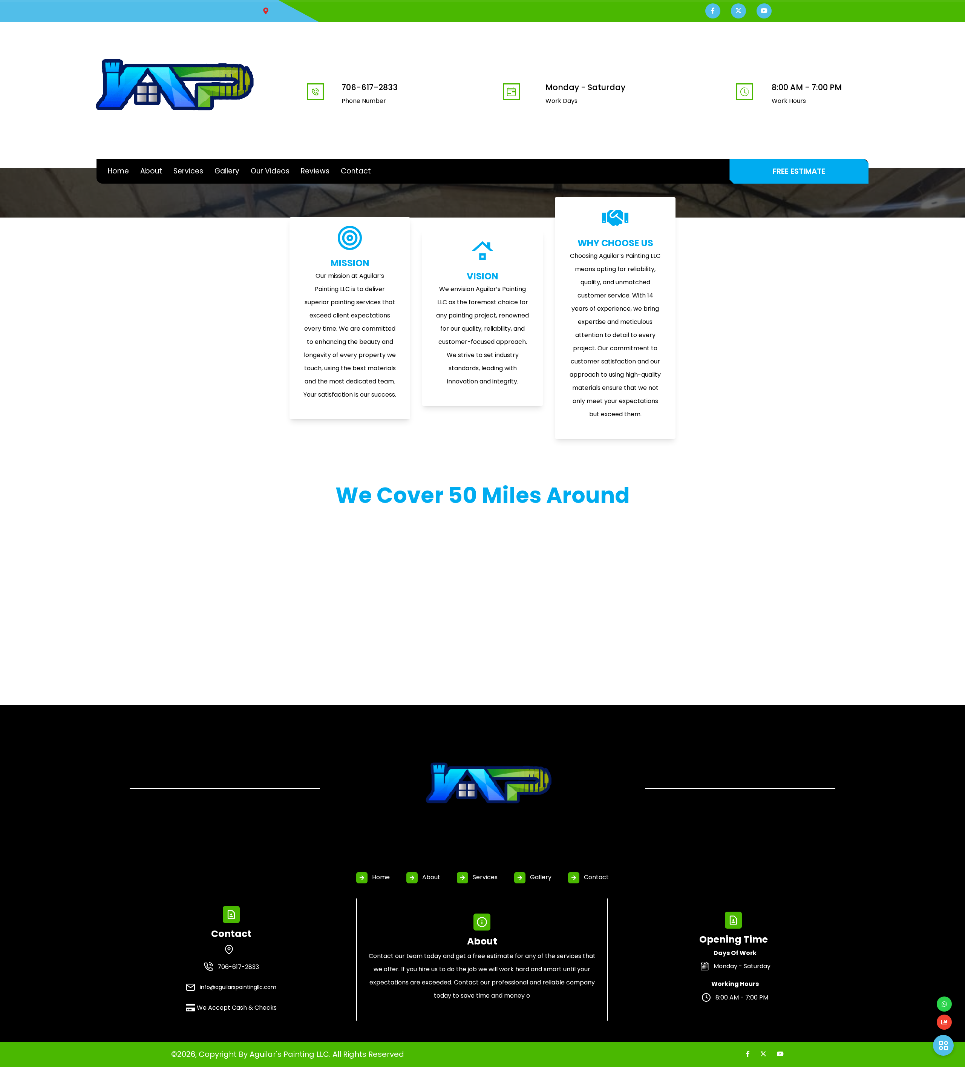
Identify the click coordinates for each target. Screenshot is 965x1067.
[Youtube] (780, 1054)
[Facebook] (748, 1054)
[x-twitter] (763, 1054)
